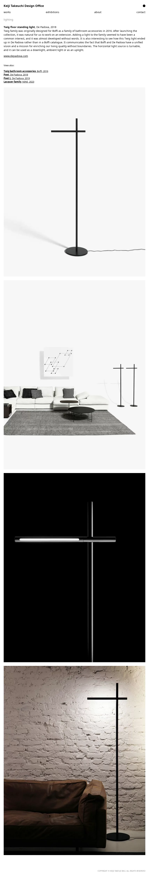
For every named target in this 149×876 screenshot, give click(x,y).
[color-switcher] (144, 6)
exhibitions (52, 12)
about (97, 12)
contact (140, 12)
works (7, 12)
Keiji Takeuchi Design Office (24, 6)
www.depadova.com (16, 56)
